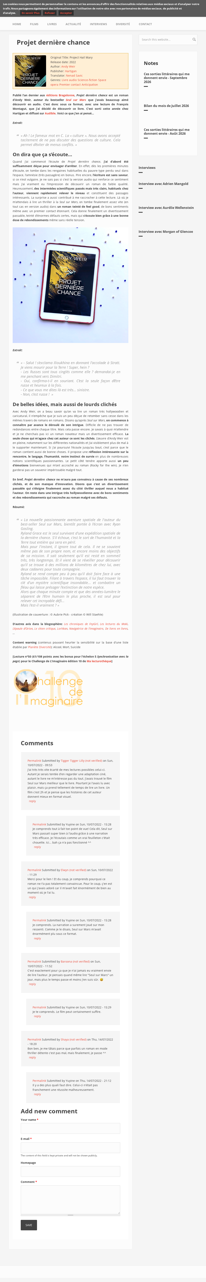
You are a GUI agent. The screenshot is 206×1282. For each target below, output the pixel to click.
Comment (29, 1182)
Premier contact (70, 84)
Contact (145, 24)
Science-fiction (87, 80)
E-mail (26, 1139)
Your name (29, 1120)
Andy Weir (68, 66)
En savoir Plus (30, 13)
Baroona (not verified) (75, 961)
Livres (52, 24)
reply (32, 801)
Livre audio (69, 80)
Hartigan (71, 71)
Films (34, 24)
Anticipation (90, 84)
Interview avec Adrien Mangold (163, 184)
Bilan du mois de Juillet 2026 (166, 106)
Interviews (98, 24)
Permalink (34, 761)
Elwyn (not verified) (73, 870)
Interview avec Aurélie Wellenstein (166, 207)
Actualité (73, 24)
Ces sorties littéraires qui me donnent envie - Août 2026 (167, 131)
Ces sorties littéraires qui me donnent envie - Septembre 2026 (167, 78)
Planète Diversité (39, 647)
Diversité (123, 24)
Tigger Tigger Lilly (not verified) (81, 761)
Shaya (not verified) (74, 1039)
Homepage (28, 1163)
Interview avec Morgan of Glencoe (166, 231)
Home (16, 24)
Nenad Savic (74, 75)
